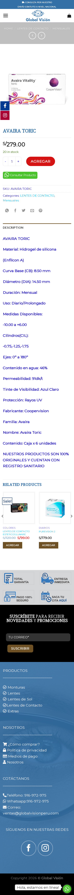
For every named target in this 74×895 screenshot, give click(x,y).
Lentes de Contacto (24, 705)
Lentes (14, 693)
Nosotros (15, 762)
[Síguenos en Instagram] (45, 848)
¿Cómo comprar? (24, 744)
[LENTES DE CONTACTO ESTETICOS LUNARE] (19, 508)
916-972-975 (38, 801)
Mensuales (61, 28)
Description (13, 227)
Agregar (40, 161)
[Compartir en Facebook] (15, 211)
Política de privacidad (27, 750)
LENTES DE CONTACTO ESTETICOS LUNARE (16, 533)
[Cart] (69, 15)
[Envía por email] (32, 211)
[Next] (71, 523)
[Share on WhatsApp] (7, 211)
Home (8, 28)
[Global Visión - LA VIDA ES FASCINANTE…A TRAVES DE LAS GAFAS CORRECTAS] (38, 15)
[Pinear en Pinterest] (40, 211)
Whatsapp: (17, 801)
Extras (13, 711)
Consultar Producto (23, 175)
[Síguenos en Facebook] (28, 848)
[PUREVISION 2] (55, 508)
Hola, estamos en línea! (38, 887)
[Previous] (3, 523)
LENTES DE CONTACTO (33, 28)
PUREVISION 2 (47, 531)
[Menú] (6, 15)
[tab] (37, 227)
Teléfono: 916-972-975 (26, 795)
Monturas (16, 687)
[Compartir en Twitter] (24, 211)
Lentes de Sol (20, 699)
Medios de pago (23, 756)
